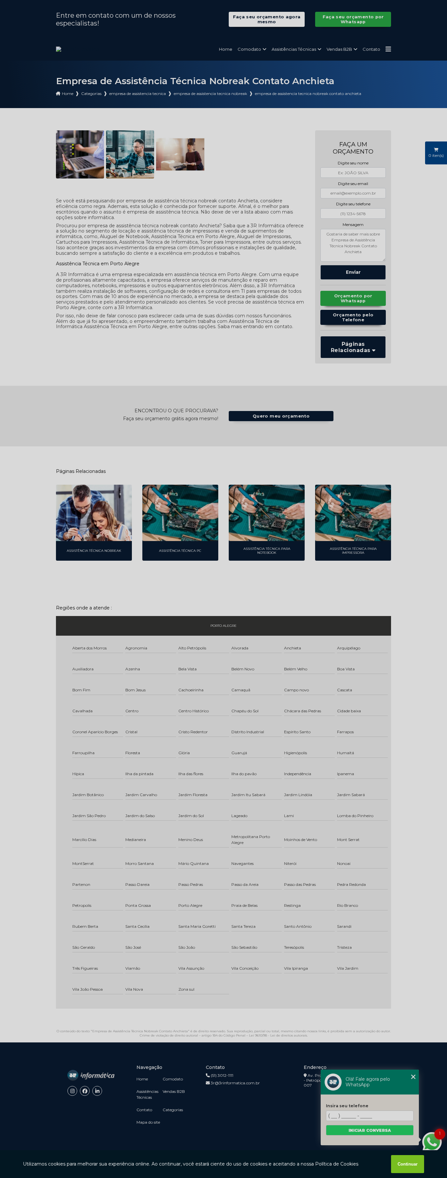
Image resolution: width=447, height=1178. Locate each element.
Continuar (408, 1164)
